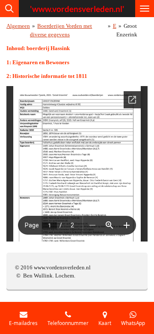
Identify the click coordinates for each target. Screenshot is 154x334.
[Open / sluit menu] (144, 8)
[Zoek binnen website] (9, 8)
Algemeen (18, 26)
